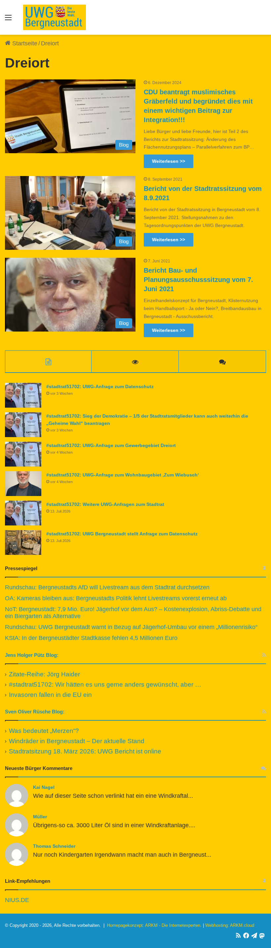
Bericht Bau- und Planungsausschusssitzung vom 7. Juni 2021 (198, 280)
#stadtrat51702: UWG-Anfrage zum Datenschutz (100, 386)
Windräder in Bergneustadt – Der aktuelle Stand (76, 741)
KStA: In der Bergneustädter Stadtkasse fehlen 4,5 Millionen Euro (91, 638)
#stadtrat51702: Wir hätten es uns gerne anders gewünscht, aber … (105, 684)
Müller (40, 816)
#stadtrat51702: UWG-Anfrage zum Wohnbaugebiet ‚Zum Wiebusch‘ (122, 474)
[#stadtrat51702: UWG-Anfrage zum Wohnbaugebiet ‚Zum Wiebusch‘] (23, 483)
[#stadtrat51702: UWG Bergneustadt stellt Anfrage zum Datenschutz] (23, 542)
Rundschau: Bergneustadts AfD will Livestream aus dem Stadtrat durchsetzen (107, 587)
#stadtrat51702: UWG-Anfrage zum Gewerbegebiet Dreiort (111, 445)
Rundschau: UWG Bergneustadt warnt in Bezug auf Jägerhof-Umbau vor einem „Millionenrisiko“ (131, 627)
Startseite (24, 43)
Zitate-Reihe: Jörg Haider (44, 674)
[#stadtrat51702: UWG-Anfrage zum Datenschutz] (23, 395)
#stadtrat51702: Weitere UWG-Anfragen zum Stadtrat (105, 504)
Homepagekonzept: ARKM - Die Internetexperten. (154, 925)
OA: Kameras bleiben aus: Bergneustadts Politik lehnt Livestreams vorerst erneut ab (116, 598)
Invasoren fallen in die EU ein (50, 694)
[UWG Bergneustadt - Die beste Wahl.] (54, 17)
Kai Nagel (44, 787)
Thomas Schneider (54, 846)
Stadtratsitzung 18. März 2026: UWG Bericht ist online (85, 751)
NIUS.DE (17, 900)
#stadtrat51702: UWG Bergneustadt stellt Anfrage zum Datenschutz (122, 533)
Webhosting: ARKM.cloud (229, 925)
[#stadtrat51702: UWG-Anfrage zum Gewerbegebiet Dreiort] (23, 454)
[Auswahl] (8, 20)
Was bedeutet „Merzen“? (44, 730)
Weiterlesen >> (168, 161)
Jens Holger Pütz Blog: (31, 655)
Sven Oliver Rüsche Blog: (34, 711)
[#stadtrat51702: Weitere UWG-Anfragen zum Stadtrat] (23, 513)
